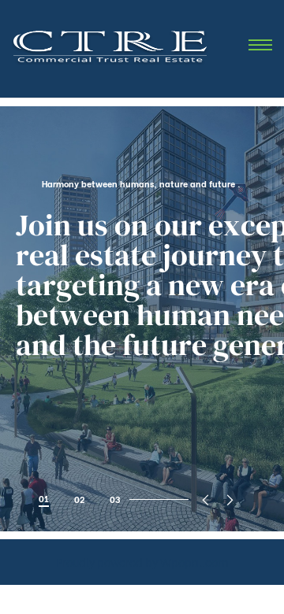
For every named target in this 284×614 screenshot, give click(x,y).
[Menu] (260, 46)
